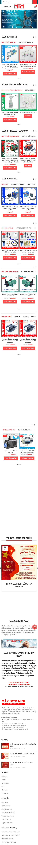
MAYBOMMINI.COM (9, 661)
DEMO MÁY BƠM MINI (26, 686)
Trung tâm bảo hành (7, 816)
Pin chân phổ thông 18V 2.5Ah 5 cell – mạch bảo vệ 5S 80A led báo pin (10, 340)
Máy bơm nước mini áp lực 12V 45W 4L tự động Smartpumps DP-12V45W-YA (10, 66)
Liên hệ (3, 780)
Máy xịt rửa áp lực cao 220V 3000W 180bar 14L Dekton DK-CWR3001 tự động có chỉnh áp (10, 160)
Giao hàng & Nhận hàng (8, 842)
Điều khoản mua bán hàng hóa (10, 832)
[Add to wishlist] (16, 48)
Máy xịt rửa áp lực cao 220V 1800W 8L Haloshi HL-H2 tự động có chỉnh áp (28, 160)
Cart (2, 786)
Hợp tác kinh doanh (7, 823)
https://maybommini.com (16, 727)
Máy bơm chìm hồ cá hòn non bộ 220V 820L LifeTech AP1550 (10, 208)
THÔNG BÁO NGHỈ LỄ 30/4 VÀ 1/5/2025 (22, 753)
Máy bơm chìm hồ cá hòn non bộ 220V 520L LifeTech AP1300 (28, 208)
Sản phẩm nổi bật (6, 809)
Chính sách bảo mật (7, 838)
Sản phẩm (4, 802)
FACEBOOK (8, 686)
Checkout (4, 790)
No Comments (21, 749)
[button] (10, 73)
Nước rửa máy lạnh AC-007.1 (28, 112)
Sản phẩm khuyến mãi (8, 812)
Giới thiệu (4, 776)
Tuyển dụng (4, 793)
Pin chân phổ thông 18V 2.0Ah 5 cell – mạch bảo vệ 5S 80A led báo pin (28, 340)
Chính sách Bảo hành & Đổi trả (10, 835)
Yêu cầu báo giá (6, 819)
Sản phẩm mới (5, 806)
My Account (5, 783)
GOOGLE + (15, 686)
